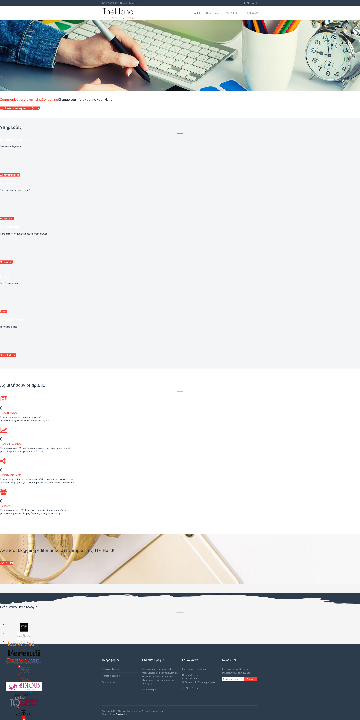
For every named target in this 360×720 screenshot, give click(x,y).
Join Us (6, 563)
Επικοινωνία (251, 13)
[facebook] (244, 3)
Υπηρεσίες (232, 13)
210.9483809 (191, 678)
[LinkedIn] (253, 3)
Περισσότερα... (149, 689)
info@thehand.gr (131, 3)
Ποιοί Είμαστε (214, 13)
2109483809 (110, 3)
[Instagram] (257, 3)
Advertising (10, 183)
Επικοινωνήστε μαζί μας (22, 108)
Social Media (11, 320)
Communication (14, 139)
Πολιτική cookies (111, 675)
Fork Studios (121, 714)
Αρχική (198, 13)
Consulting (9, 227)
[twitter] (248, 3)
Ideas (5, 276)
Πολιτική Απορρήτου (112, 669)
